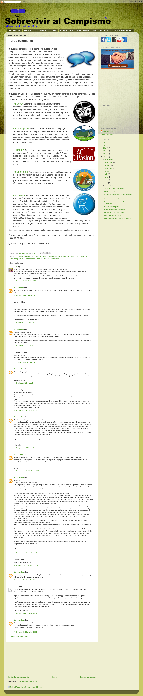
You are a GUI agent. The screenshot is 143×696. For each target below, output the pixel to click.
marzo (107, 186)
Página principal (14, 30)
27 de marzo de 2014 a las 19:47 (25, 613)
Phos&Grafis (18, 454)
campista (58, 256)
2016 (105, 148)
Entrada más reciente (18, 677)
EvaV (15, 267)
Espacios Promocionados (47, 30)
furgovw (21, 259)
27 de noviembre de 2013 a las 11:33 (27, 553)
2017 (105, 145)
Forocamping (20, 171)
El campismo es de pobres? (114, 212)
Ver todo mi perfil (107, 134)
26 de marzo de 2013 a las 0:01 (25, 295)
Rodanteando (19, 195)
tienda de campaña (42, 259)
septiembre (109, 168)
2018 (105, 142)
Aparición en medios (100, 30)
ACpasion (18, 149)
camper (36, 256)
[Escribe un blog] (43, 253)
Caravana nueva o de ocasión (115, 199)
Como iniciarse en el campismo (115, 209)
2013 (105, 157)
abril (106, 183)
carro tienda (84, 256)
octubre (108, 165)
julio (106, 174)
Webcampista (21, 128)
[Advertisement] (52, 659)
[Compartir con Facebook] (47, 253)
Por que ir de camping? (112, 215)
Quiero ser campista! (111, 207)
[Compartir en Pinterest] (50, 253)
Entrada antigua (88, 677)
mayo (107, 180)
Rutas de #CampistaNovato (122, 30)
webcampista (54, 259)
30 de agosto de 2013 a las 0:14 (25, 448)
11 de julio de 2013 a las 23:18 (24, 362)
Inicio (54, 677)
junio (107, 177)
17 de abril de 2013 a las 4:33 (24, 322)
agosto (107, 171)
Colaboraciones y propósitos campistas (74, 30)
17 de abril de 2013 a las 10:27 (25, 345)
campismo (51, 256)
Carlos (16, 586)
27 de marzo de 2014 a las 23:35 (25, 632)
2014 (105, 154)
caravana (66, 256)
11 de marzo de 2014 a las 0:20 (25, 580)
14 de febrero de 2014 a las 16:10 (26, 565)
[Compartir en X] (45, 253)
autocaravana (28, 256)
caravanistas (74, 256)
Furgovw (18, 103)
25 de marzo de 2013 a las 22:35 (25, 281)
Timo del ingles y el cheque (114, 188)
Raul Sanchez (19, 287)
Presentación (29, 30)
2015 (105, 151)
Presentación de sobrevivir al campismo (118, 218)
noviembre (109, 162)
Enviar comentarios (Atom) (27, 681)
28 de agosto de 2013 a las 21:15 (25, 410)
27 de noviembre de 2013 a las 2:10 (26, 471)
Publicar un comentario (19, 636)
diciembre (108, 159)
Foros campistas (110, 191)
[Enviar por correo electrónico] (41, 253)
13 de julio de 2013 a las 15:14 (24, 383)
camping (43, 256)
